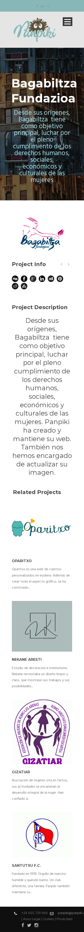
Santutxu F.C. (26, 865)
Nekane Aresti (27, 659)
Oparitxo (22, 561)
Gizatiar (21, 772)
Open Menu (67, 21)
